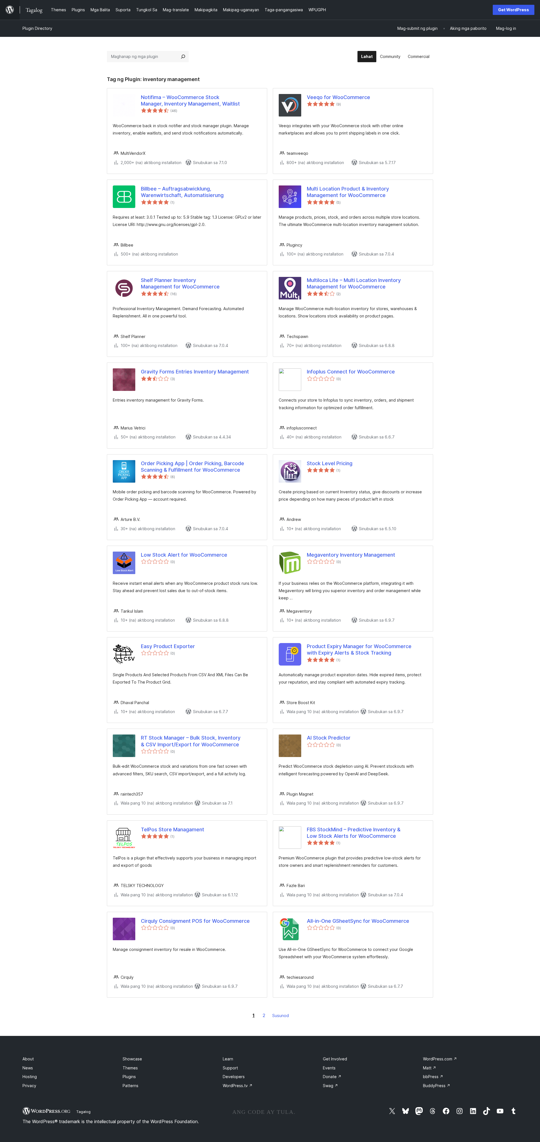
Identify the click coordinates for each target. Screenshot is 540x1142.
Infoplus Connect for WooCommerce (351, 372)
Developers (234, 1076)
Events (329, 1067)
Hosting (29, 1076)
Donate (332, 1076)
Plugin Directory (37, 28)
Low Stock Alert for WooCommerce (184, 555)
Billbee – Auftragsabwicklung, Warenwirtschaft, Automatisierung (182, 192)
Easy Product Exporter (168, 646)
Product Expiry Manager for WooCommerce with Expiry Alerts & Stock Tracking (359, 649)
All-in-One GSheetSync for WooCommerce (358, 921)
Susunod (280, 1015)
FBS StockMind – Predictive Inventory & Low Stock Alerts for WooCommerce (353, 833)
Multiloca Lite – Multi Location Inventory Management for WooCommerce (354, 283)
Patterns (130, 1085)
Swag (330, 1085)
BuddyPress (436, 1085)
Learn (228, 1058)
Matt (429, 1067)
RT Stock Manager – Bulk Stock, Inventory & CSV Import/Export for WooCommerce (190, 741)
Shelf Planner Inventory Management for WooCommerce (180, 283)
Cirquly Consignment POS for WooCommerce (195, 921)
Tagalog (83, 1111)
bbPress (433, 1076)
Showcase (132, 1058)
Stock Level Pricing (329, 463)
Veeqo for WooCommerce (338, 97)
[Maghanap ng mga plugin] (183, 56)
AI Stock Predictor (328, 738)
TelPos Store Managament (172, 829)
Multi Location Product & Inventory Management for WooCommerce (348, 192)
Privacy (29, 1085)
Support (230, 1067)
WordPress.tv (238, 1085)
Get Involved (335, 1058)
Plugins (129, 1076)
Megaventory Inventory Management (351, 555)
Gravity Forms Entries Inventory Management (195, 372)
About (28, 1058)
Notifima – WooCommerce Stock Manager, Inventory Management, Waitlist (190, 100)
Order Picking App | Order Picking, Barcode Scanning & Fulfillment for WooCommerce (192, 466)
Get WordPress (513, 9)
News (27, 1067)
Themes (130, 1067)
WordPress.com (440, 1058)
